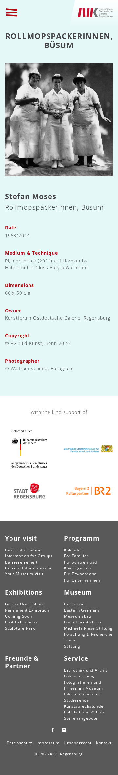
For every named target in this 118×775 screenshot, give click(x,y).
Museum (78, 592)
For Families (76, 556)
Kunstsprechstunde (84, 706)
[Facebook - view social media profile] (52, 730)
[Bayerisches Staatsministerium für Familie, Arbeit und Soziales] (88, 449)
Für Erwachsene (80, 574)
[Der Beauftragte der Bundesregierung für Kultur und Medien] (29, 449)
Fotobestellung (79, 676)
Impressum (47, 743)
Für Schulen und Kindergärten (80, 565)
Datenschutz (19, 743)
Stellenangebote (81, 718)
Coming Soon (18, 616)
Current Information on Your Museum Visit (29, 571)
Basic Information (23, 550)
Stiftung (72, 646)
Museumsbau (77, 616)
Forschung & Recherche (88, 634)
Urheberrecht (78, 743)
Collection (74, 604)
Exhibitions (23, 592)
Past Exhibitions (21, 622)
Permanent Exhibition (27, 610)
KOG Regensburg (66, 753)
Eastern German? (82, 610)
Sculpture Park (20, 628)
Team (69, 640)
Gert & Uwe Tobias (24, 604)
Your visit (21, 538)
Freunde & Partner (22, 662)
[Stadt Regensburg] (29, 491)
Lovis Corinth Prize (83, 622)
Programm (81, 538)
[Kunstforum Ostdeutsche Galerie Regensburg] (95, 12)
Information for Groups (29, 556)
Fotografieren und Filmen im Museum (83, 685)
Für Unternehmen (82, 580)
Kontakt (104, 743)
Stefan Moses (30, 196)
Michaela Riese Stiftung (88, 628)
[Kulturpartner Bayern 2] (88, 491)
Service (76, 658)
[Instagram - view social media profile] (64, 730)
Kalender (73, 550)
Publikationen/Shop (84, 712)
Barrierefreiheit (21, 562)
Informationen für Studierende (82, 697)
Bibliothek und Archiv (86, 670)
